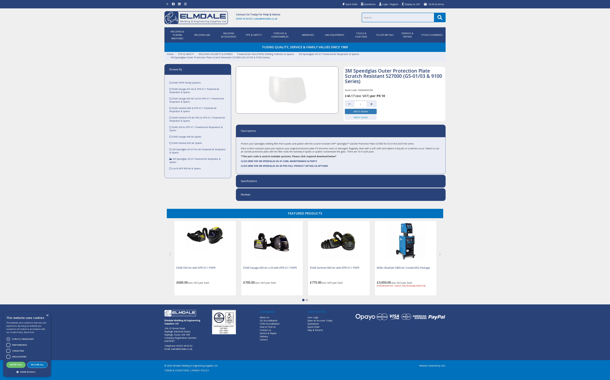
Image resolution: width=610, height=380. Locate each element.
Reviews (245, 194)
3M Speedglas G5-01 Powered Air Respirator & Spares (329, 54)
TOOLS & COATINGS (361, 35)
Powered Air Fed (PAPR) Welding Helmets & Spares (265, 54)
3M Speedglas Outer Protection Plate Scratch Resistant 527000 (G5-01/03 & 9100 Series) (220, 57)
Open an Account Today (319, 320)
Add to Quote (361, 117)
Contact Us (243, 14)
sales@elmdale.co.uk (265, 18)
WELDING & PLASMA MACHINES (177, 35)
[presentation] (170, 254)
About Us (264, 317)
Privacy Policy (200, 370)
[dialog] (27, 344)
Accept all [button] (16, 364)
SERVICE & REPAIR (407, 35)
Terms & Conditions (176, 370)
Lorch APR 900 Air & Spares (186, 168)
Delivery (264, 336)
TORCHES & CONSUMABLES (279, 35)
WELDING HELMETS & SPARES (216, 54)
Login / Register (390, 4)
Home (170, 54)
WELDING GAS (202, 34)
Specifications (249, 181)
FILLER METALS (385, 34)
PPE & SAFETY (254, 34)
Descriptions (248, 131)
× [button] (47, 315)
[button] (303, 300)
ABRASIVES (308, 34)
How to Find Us (268, 326)
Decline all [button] (37, 364)
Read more (29, 332)
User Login (313, 317)
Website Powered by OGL (432, 365)
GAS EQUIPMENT (334, 34)
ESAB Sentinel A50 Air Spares (187, 143)
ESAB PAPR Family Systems (186, 82)
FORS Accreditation (270, 323)
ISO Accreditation (269, 320)
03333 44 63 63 (244, 18)
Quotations (369, 4)
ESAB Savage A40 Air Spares (186, 136)
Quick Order (351, 4)
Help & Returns (315, 330)
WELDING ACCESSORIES (228, 35)
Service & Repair (268, 333)
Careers (264, 339)
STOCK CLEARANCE (432, 34)
